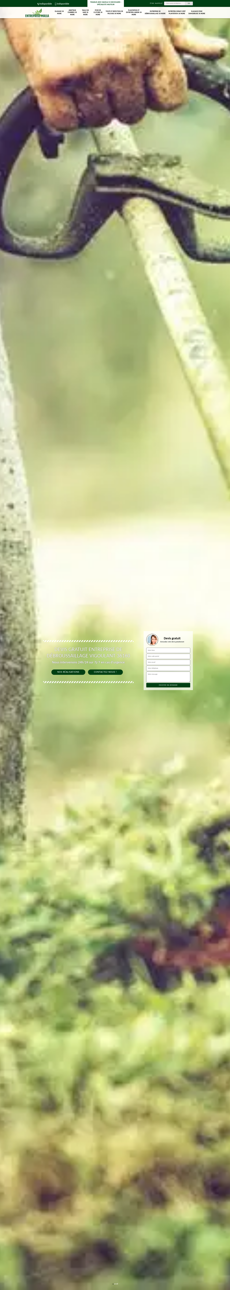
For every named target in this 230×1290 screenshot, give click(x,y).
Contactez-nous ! (105, 672)
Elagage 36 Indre (59, 12)
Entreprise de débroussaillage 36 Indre (155, 12)
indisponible (46, 4)
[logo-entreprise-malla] (37, 12)
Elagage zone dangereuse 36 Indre (196, 12)
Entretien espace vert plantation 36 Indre (177, 12)
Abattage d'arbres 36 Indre (72, 12)
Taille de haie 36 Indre (85, 12)
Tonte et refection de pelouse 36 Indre (114, 12)
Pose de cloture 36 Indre (98, 12)
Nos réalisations (68, 672)
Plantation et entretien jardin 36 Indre (134, 12)
